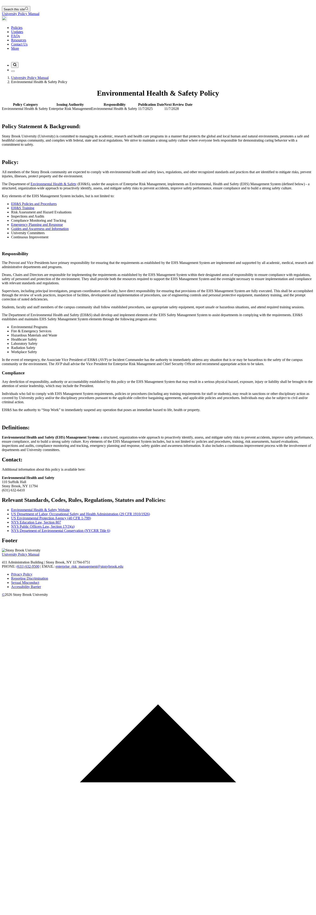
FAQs (15, 36)
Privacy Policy (21, 574)
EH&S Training (22, 208)
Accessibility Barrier (26, 587)
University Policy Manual (20, 14)
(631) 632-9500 (27, 566)
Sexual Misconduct (25, 583)
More (15, 48)
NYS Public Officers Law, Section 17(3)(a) (42, 526)
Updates (17, 32)
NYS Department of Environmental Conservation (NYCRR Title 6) (60, 531)
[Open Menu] (13, 71)
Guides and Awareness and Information (40, 229)
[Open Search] (15, 65)
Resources (18, 40)
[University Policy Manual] (4, 20)
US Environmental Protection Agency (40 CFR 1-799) (51, 518)
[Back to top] (158, 911)
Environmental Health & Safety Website (40, 510)
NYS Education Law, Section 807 (36, 522)
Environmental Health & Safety (54, 184)
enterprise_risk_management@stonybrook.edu (89, 566)
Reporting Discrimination (29, 578)
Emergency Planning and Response (37, 225)
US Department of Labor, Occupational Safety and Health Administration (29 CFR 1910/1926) (80, 514)
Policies (16, 28)
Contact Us (19, 44)
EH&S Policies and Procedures (34, 204)
